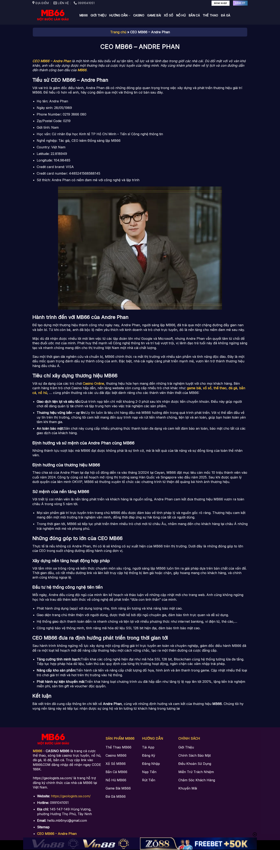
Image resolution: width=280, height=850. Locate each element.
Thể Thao (210, 15)
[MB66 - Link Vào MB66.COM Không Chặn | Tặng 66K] (52, 15)
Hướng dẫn (118, 15)
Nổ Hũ (181, 15)
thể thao (220, 388)
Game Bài (154, 15)
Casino (138, 15)
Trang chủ (118, 32)
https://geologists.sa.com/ (71, 796)
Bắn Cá (194, 15)
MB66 (84, 15)
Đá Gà (225, 15)
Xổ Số (168, 15)
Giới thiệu (98, 15)
